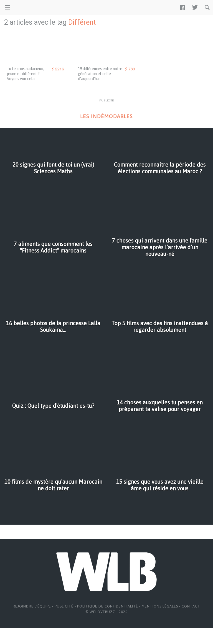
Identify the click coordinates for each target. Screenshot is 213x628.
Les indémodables (106, 116)
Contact (191, 606)
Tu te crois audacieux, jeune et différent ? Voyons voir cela (25, 74)
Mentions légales (160, 606)
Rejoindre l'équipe (32, 606)
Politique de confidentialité (107, 606)
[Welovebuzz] (25, 7)
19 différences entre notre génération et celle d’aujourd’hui (100, 74)
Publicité (64, 606)
